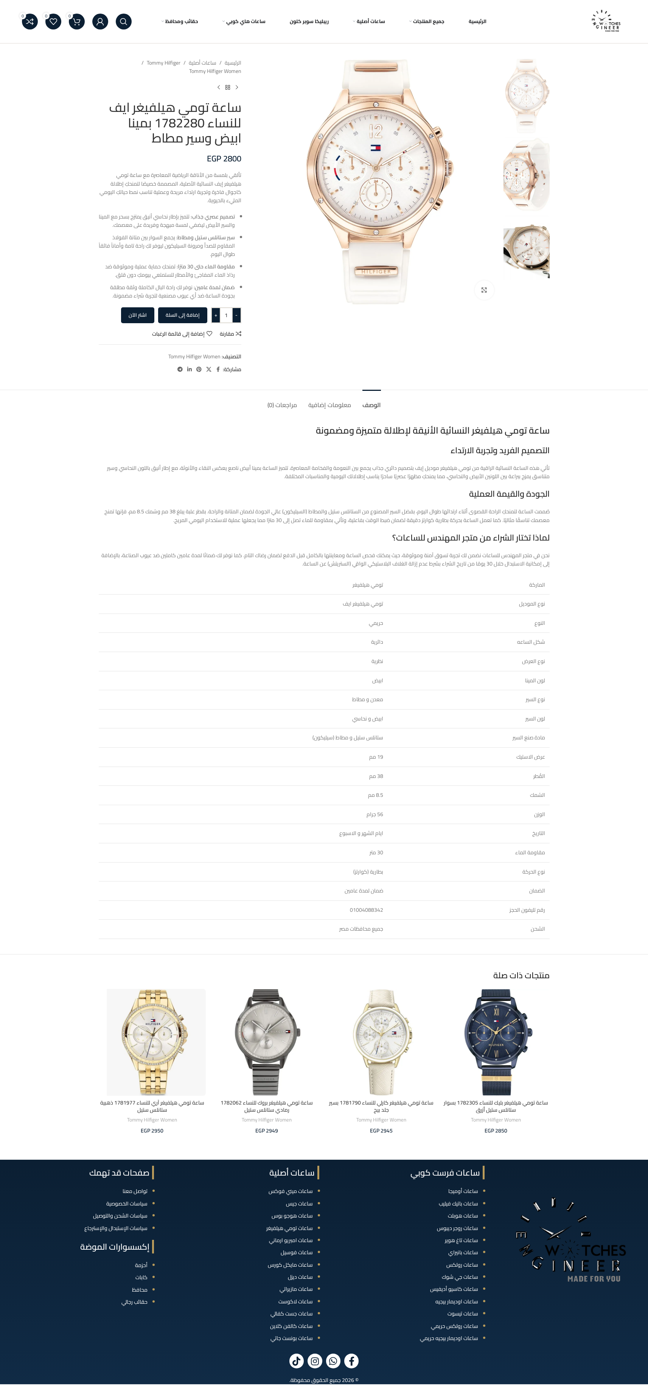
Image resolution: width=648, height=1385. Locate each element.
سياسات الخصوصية (127, 1203)
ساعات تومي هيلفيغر (289, 1228)
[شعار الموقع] (606, 21)
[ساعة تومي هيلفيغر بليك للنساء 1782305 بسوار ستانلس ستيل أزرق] (496, 1042)
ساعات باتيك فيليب (458, 1203)
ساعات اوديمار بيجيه (456, 1301)
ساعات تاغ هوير (461, 1240)
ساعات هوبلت (463, 1216)
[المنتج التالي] (218, 87)
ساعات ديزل (300, 1277)
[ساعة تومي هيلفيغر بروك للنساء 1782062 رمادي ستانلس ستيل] (266, 1042)
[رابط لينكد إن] (189, 369)
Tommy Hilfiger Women (215, 71)
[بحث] (123, 21)
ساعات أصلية (202, 63)
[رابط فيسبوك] (218, 369)
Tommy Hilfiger (163, 63)
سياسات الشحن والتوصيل (120, 1216)
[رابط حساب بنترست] (199, 369)
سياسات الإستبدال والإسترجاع (116, 1228)
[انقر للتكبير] (484, 289)
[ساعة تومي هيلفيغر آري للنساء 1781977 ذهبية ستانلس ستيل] (152, 1042)
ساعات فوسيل (297, 1252)
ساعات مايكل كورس (290, 1265)
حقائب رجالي (134, 1302)
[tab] (371, 401)
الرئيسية (233, 63)
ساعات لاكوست (295, 1301)
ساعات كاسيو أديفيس (454, 1289)
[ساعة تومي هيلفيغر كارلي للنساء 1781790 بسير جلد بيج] (381, 1042)
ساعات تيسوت (463, 1313)
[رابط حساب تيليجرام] (180, 369)
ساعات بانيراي (463, 1252)
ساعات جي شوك (460, 1277)
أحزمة (141, 1265)
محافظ (140, 1290)
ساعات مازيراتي (296, 1289)
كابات (141, 1277)
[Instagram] (315, 1361)
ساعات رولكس (462, 1265)
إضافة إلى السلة (183, 314)
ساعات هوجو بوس (292, 1216)
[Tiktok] (296, 1361)
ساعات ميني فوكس (291, 1191)
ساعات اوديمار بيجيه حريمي (449, 1338)
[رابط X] (209, 369)
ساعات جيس (299, 1203)
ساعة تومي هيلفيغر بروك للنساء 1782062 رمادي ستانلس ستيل (267, 1106)
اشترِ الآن (138, 314)
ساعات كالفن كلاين (291, 1326)
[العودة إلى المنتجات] (227, 87)
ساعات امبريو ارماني (291, 1240)
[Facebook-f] (351, 1361)
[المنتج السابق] (236, 87)
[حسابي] (100, 21)
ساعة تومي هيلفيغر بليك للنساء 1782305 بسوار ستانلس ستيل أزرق (496, 1106)
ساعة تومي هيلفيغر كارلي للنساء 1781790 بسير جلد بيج (381, 1106)
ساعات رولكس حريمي (454, 1326)
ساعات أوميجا (463, 1191)
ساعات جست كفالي (291, 1313)
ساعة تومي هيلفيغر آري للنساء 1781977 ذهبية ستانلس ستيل (152, 1106)
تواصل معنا (135, 1191)
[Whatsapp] (333, 1361)
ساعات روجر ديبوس (457, 1228)
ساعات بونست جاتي (291, 1338)
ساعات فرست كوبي (445, 1173)
